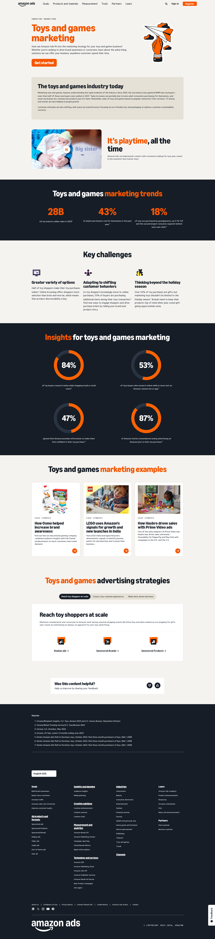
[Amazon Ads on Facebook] (53, 909)
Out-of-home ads (39, 849)
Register (189, 3)
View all (35, 854)
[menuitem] (44, 837)
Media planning (80, 795)
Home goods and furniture (126, 825)
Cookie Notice (102, 904)
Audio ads (35, 845)
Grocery (119, 816)
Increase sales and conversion (43, 804)
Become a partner (166, 829)
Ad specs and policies (167, 804)
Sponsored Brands (39, 832)
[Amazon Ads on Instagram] (43, 909)
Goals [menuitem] (34, 786)
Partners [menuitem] (163, 820)
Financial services (123, 812)
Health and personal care (126, 821)
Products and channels (65, 3)
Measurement (90, 3)
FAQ (160, 808)
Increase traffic (37, 799)
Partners (117, 3)
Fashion (119, 808)
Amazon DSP (79, 862)
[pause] (66, 149)
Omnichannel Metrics (82, 845)
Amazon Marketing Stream (84, 837)
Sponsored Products (40, 828)
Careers (135, 904)
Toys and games (122, 842)
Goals (46, 3)
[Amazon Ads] (24, 3)
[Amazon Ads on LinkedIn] (33, 909)
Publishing (120, 833)
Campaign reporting (81, 841)
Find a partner (164, 825)
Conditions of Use (50, 904)
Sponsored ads (37, 824)
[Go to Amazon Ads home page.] (56, 925)
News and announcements (169, 812)
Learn (129, 3)
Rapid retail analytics (82, 849)
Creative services (80, 812)
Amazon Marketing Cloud (84, 866)
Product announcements (168, 795)
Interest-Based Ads (85, 904)
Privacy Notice (67, 904)
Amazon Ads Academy (167, 791)
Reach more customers (41, 795)
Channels (120, 854)
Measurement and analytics (83, 826)
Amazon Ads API (80, 871)
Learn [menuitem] (161, 786)
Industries (121, 786)
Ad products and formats (40, 818)
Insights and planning (84, 786)
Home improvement (124, 829)
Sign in (175, 3)
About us (35, 904)
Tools (105, 3)
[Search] (166, 4)
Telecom (119, 838)
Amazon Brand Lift (81, 832)
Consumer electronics (124, 799)
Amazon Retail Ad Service (84, 879)
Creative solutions (83, 803)
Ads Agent (78, 888)
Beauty (119, 795)
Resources (163, 799)
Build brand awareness (40, 791)
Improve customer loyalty (42, 808)
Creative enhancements (83, 808)
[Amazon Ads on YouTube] (48, 909)
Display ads (36, 837)
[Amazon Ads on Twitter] (38, 909)
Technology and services (86, 857)
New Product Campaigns (83, 883)
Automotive (121, 791)
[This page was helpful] (158, 685)
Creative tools (79, 816)
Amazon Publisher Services (84, 875)
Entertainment (122, 804)
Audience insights (81, 791)
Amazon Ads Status (120, 904)
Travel (118, 846)
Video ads (35, 841)
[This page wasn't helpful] (150, 685)
